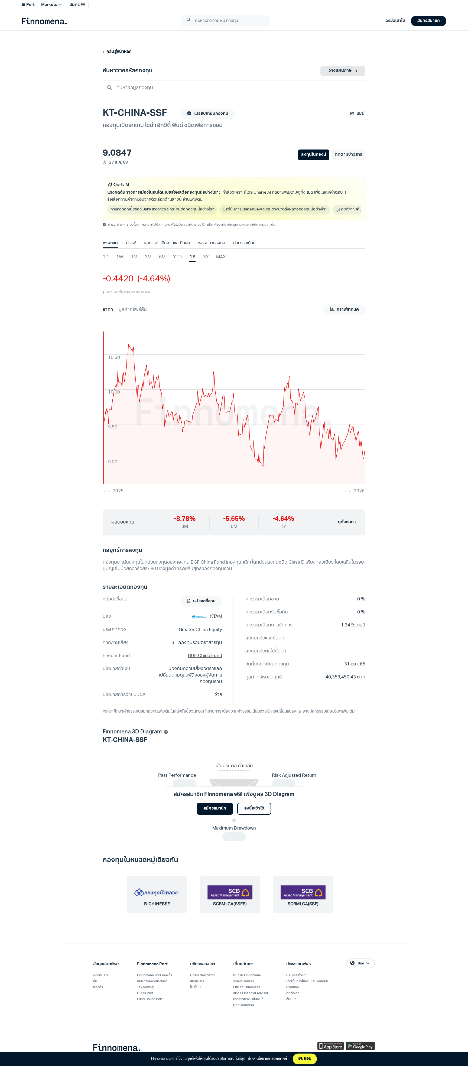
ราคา (108, 309)
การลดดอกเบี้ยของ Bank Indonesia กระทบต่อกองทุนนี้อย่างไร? (162, 209)
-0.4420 (118, 279)
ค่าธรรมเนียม (244, 243)
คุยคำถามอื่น (351, 209)
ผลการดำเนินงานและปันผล (167, 243)
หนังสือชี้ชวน (204, 601)
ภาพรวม (110, 243)
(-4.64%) (152, 279)
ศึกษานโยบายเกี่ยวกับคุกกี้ (267, 1059)
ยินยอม (304, 1059)
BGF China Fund (205, 656)
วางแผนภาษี (340, 71)
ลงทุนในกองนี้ (313, 155)
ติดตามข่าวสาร (348, 155)
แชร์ (360, 114)
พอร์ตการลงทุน (211, 243)
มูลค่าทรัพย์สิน (133, 309)
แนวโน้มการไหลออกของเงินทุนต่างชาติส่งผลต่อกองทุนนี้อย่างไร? (275, 209)
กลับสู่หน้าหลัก (118, 52)
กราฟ (131, 243)
